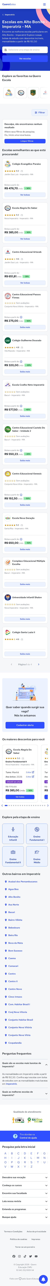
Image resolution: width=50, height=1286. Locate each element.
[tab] (6, 805)
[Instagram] (19, 1256)
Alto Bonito (14, 896)
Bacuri (11, 912)
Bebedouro (14, 927)
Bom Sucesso (15, 950)
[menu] (44, 4)
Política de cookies (18, 1239)
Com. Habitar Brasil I (19, 1004)
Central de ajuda (28, 1137)
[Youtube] (36, 1256)
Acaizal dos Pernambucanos (22, 881)
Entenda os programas (14, 1209)
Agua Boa (13, 889)
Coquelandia (15, 1042)
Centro (12, 973)
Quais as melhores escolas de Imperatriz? (17, 1093)
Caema (12, 958)
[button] (2, 805)
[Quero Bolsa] (14, 4)
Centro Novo (15, 989)
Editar (29, 772)
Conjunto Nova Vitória (20, 1027)
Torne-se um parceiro (25, 1247)
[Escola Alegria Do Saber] (21, 92)
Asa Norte (13, 904)
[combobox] (25, 49)
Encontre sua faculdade (14, 1193)
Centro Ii (13, 981)
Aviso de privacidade (36, 1231)
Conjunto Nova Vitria (19, 1035)
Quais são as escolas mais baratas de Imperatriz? (21, 1065)
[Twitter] (30, 1256)
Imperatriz (9, 14)
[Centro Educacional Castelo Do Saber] (33, 92)
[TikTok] (25, 1256)
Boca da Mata (15, 943)
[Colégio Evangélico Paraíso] (8, 92)
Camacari (13, 966)
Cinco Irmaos (15, 996)
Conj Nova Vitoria (17, 1012)
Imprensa (36, 1239)
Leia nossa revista (11, 1201)
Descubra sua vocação (14, 1177)
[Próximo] (38, 664)
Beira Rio (13, 935)
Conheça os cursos (12, 1185)
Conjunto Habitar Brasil (20, 1019)
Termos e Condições (13, 1231)
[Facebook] (14, 1256)
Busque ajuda (9, 1217)
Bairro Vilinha (15, 919)
